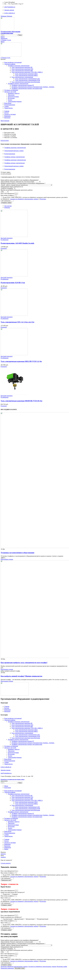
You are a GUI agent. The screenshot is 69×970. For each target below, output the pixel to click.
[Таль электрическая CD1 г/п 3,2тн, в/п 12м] (14, 315)
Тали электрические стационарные (22, 77)
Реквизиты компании (7, 968)
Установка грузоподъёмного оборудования (17, 553)
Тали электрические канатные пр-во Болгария (26, 82)
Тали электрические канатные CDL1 (26, 74)
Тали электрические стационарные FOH (27, 80)
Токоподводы (8, 764)
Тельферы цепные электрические (18, 83)
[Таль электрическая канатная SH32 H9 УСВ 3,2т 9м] (14, 354)
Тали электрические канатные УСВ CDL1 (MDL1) (27, 72)
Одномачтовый (7, 919)
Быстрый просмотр (6, 238)
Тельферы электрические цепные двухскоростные (27, 88)
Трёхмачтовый (30, 919)
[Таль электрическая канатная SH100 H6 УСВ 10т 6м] (14, 394)
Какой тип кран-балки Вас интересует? (13, 892)
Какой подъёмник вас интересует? (11, 917)
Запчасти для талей (10, 747)
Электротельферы (9, 720)
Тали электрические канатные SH (22, 67)
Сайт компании (6, 200)
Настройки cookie (19, 968)
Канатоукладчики (13, 96)
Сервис (6, 762)
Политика (43, 199)
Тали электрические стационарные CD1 (27, 78)
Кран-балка (7, 759)
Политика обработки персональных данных (14, 966)
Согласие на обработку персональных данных (24, 199)
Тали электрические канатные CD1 (22, 69)
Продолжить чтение (7, 559)
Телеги (10, 100)
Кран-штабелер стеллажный (13, 718)
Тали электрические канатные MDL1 (26, 75)
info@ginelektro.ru (6, 773)
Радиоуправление (9, 760)
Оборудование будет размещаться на (12, 186)
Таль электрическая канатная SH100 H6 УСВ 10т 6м (21, 401)
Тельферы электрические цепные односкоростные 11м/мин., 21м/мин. (33, 87)
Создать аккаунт (6, 863)
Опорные (15, 894)
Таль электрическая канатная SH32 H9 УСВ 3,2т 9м (21, 361)
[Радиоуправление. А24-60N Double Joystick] (14, 236)
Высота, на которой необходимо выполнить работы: (17, 190)
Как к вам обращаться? (8, 193)
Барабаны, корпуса (13, 93)
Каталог (6, 708)
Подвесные (6, 894)
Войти (6, 849)
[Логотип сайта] (7, 30)
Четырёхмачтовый (42, 919)
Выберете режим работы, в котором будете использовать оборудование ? (23, 183)
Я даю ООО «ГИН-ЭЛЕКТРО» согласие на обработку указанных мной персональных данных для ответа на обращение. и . (34, 198)
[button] (4, 248)
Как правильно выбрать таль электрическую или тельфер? (24, 662)
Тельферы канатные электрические (18, 65)
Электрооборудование (15, 101)
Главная (6, 706)
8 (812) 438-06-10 (6, 767)
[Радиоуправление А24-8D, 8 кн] (14, 276)
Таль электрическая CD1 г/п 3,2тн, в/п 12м (17, 322)
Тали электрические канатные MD (22, 70)
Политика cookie (62, 966)
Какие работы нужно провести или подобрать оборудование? (20, 180)
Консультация (5, 120)
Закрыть (3, 854)
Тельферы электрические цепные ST (23, 85)
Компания (7, 709)
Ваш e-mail (4, 898)
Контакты (7, 711)
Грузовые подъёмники (11, 746)
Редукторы (11, 98)
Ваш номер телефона (7, 195)
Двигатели (11, 95)
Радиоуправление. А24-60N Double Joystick (17, 243)
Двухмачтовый (18, 919)
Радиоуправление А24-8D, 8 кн (13, 283)
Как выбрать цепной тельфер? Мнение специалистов (21, 676)
